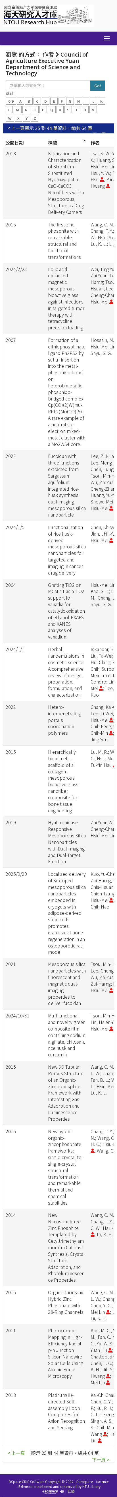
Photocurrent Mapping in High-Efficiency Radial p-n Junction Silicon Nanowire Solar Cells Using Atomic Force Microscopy (65, 1353)
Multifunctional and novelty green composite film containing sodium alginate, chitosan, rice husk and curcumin (66, 1035)
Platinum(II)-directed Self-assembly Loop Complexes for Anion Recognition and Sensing (66, 1411)
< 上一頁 (16, 128)
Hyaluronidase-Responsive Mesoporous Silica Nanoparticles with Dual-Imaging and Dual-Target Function (67, 842)
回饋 (71, 1491)
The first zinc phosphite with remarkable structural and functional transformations (64, 240)
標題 (52, 142)
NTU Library (91, 1486)
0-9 (11, 101)
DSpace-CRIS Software (26, 1481)
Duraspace (84, 1481)
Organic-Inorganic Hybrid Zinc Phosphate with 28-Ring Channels (66, 1302)
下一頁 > (101, 134)
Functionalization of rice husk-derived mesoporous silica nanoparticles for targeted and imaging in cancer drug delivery (67, 550)
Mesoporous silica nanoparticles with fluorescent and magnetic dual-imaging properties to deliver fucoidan (67, 983)
